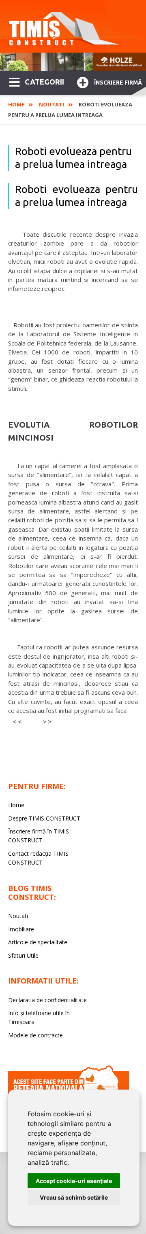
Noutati (51, 104)
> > (47, 721)
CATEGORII (44, 82)
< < (17, 721)
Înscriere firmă (118, 82)
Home (16, 104)
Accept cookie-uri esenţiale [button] (74, 1180)
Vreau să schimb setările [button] (74, 1197)
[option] (73, 62)
